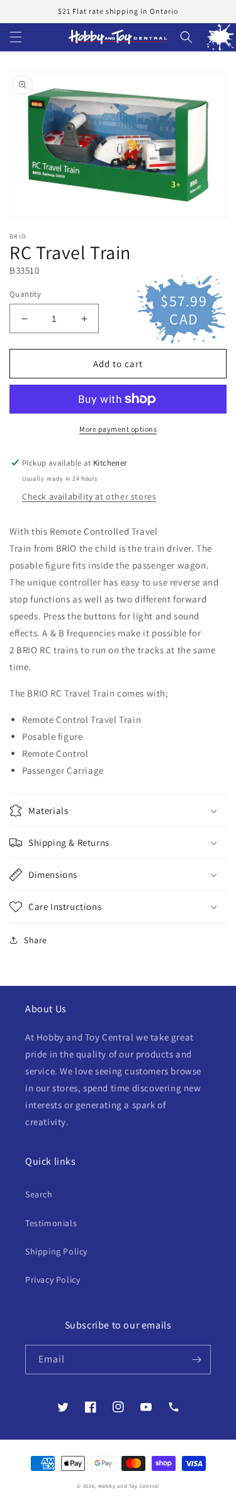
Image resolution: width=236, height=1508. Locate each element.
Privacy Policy (52, 1279)
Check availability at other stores (89, 496)
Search (39, 1194)
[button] (16, 37)
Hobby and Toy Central (128, 1485)
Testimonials (51, 1223)
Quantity (25, 294)
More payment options (118, 429)
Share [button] (35, 940)
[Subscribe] (196, 1359)
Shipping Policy (56, 1251)
